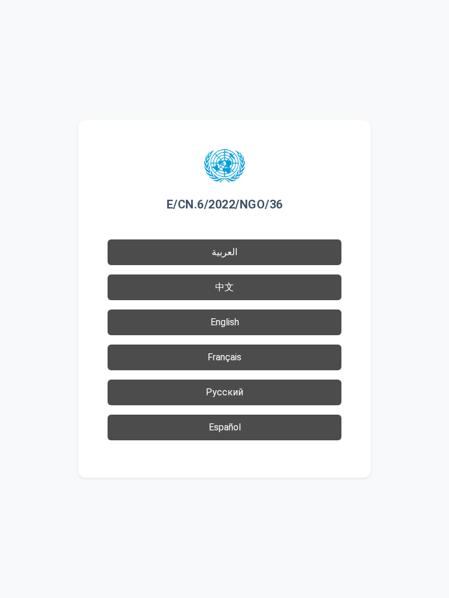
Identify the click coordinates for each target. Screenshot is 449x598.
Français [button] (224, 357)
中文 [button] (224, 287)
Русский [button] (224, 392)
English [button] (224, 322)
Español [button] (225, 427)
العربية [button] (224, 252)
